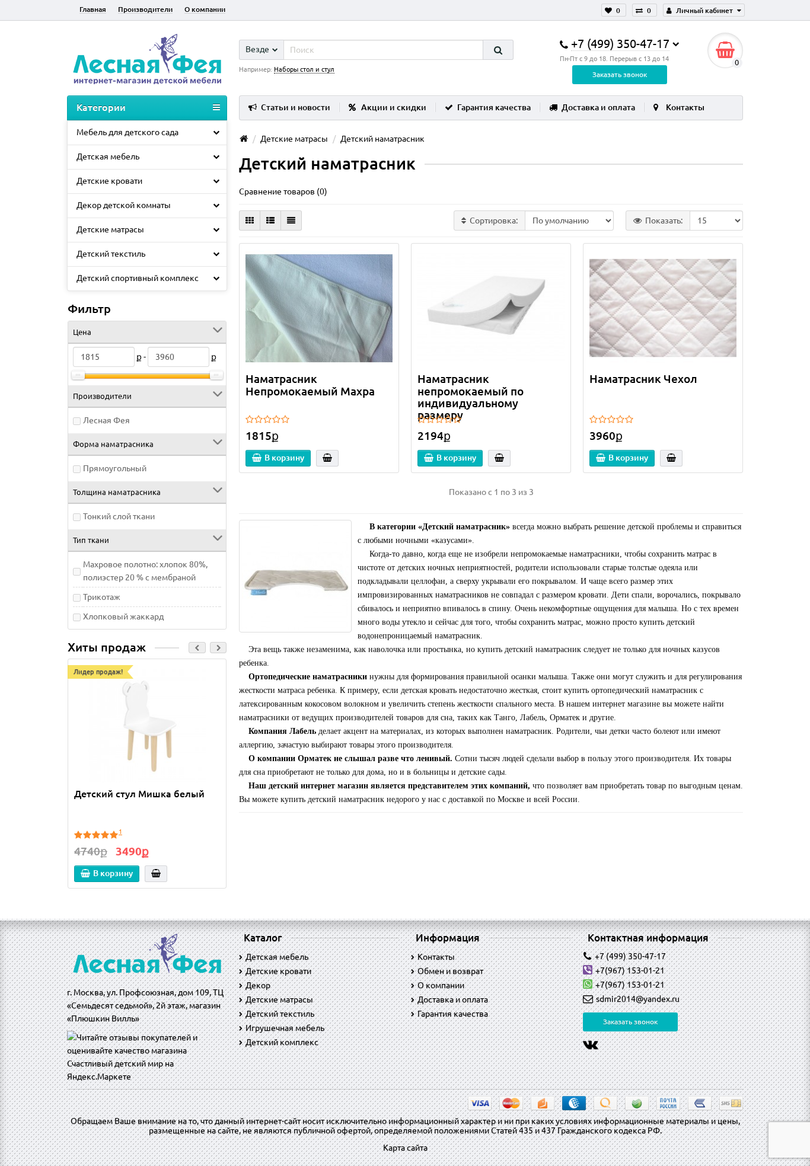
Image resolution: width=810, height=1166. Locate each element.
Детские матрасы (110, 229)
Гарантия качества (494, 107)
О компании (204, 9)
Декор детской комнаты (123, 205)
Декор (257, 985)
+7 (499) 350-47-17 (630, 956)
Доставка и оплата (598, 107)
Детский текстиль (110, 253)
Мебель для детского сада (127, 132)
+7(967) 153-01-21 (630, 970)
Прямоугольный (114, 468)
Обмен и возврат (450, 971)
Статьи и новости (295, 107)
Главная (92, 9)
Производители (145, 9)
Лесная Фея (106, 420)
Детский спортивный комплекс (137, 278)
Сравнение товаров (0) (283, 191)
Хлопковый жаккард (123, 616)
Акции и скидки (393, 107)
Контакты (685, 107)
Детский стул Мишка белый (139, 793)
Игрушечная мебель (284, 1028)
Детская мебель (107, 156)
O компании (440, 985)
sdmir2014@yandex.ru (638, 999)
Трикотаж (101, 597)
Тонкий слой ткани (119, 516)
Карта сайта (405, 1147)
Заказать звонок (619, 74)
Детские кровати (109, 181)
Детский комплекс (281, 1042)
